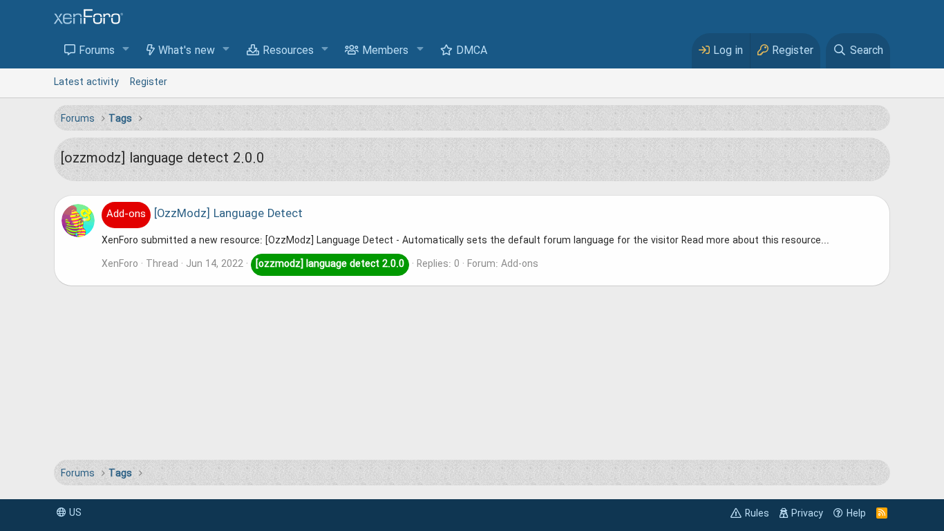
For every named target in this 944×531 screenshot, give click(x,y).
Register (148, 82)
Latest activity (86, 82)
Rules (757, 513)
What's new (186, 51)
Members (385, 51)
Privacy (807, 513)
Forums (97, 51)
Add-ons (519, 264)
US (74, 513)
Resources (288, 51)
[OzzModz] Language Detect (204, 214)
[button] (126, 50)
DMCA (471, 51)
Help (856, 513)
